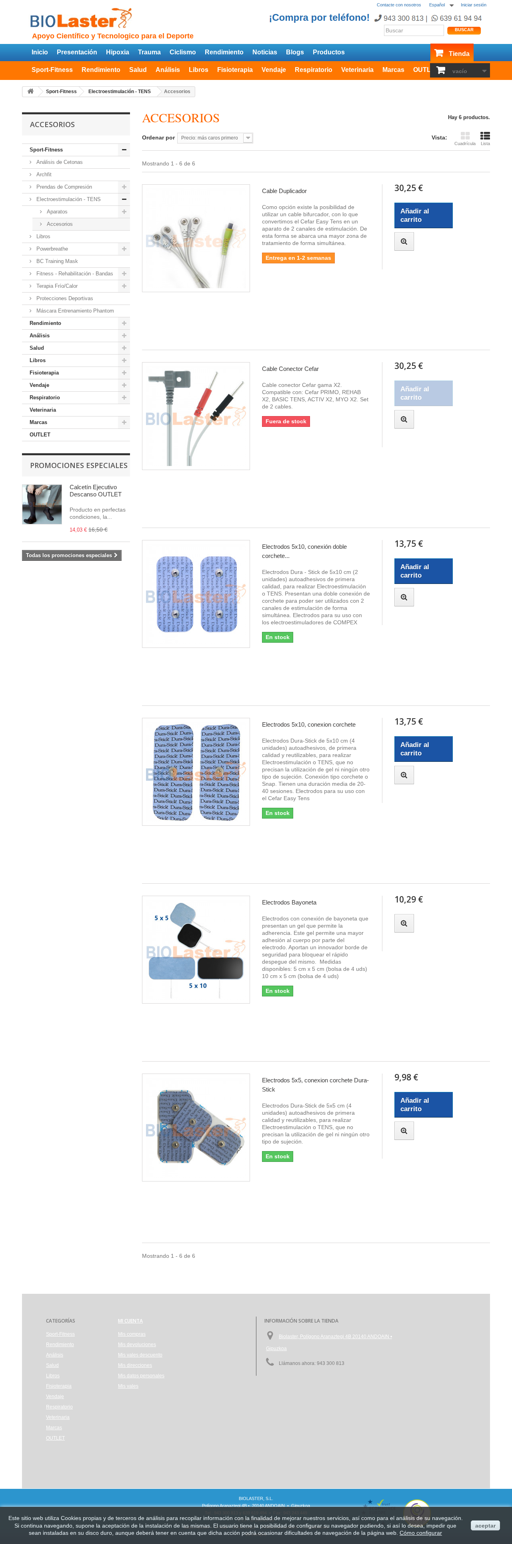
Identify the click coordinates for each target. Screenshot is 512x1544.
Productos (329, 52)
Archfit (43, 174)
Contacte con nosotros (399, 4)
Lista (485, 143)
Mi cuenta (130, 1320)
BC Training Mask (56, 261)
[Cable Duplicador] (196, 238)
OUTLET (426, 69)
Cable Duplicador (284, 190)
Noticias (264, 52)
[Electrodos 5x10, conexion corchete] (196, 772)
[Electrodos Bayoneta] (196, 950)
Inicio (40, 52)
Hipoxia (117, 52)
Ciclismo (183, 52)
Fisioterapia (235, 69)
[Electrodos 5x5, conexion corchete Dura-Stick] (196, 1127)
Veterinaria (357, 69)
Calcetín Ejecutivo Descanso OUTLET (96, 491)
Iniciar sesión (473, 4)
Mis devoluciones (137, 1344)
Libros (198, 69)
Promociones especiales (79, 465)
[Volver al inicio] (30, 92)
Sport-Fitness (52, 69)
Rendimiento (224, 52)
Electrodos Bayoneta (289, 902)
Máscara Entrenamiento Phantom (74, 311)
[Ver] (404, 241)
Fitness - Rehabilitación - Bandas (74, 274)
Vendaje (274, 69)
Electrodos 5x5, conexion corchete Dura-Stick (315, 1085)
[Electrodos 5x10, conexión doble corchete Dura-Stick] (196, 594)
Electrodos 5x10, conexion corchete (309, 724)
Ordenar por (158, 137)
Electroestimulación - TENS (68, 199)
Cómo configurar (421, 1533)
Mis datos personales (141, 1376)
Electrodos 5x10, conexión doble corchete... (304, 551)
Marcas (393, 69)
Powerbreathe (51, 249)
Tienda (459, 53)
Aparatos (56, 212)
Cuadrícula (465, 143)
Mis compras (132, 1334)
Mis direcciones (135, 1365)
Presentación (77, 52)
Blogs (295, 52)
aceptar (485, 1525)
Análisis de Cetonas (59, 162)
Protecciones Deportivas (64, 298)
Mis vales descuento (140, 1355)
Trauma (149, 52)
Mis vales (128, 1386)
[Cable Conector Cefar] (196, 416)
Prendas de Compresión (63, 187)
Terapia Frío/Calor (56, 286)
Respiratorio (313, 69)
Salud (138, 69)
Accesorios (59, 224)
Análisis (168, 69)
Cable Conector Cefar (290, 368)
